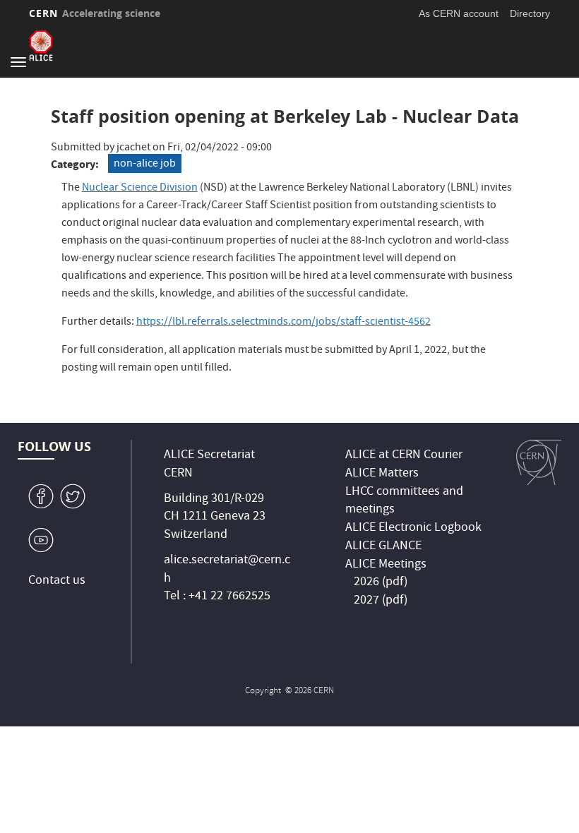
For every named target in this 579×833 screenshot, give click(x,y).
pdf (395, 582)
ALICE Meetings (385, 565)
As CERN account (459, 13)
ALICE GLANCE (383, 546)
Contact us (56, 581)
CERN (94, 13)
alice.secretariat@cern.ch (227, 570)
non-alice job (145, 164)
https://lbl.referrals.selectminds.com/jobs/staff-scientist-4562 (283, 322)
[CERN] (538, 462)
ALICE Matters (382, 474)
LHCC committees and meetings (404, 501)
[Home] (41, 45)
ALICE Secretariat (209, 455)
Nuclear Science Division (140, 188)
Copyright (264, 691)
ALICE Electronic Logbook (413, 528)
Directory (530, 13)
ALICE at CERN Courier (403, 455)
